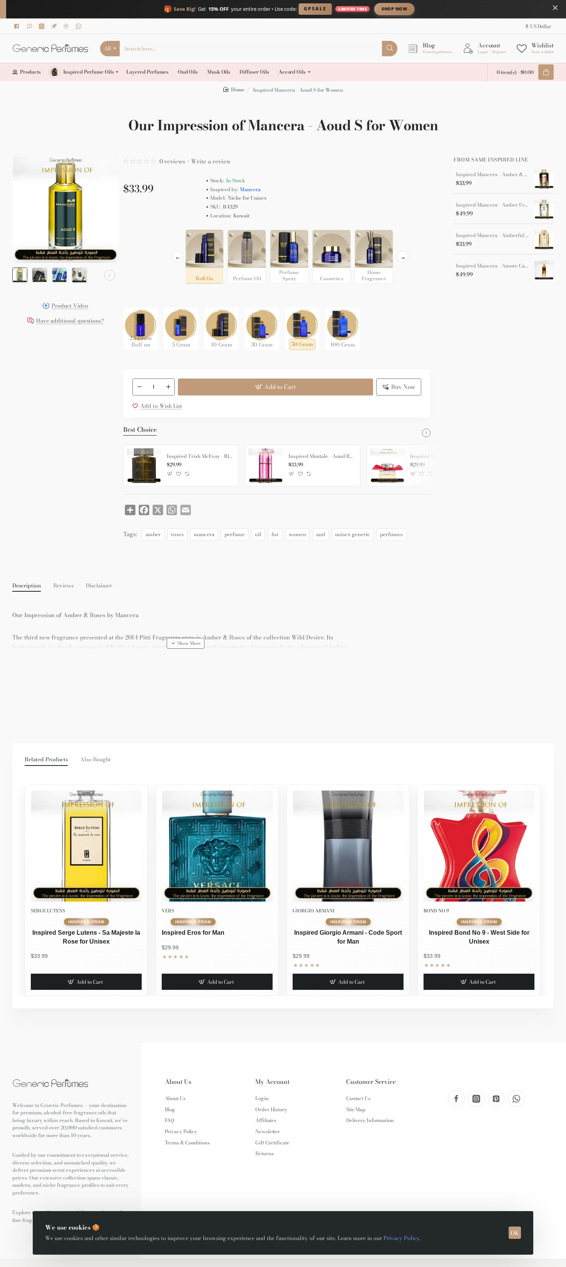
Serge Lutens (48, 911)
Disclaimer (99, 586)
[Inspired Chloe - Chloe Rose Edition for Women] (387, 465)
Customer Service (371, 1082)
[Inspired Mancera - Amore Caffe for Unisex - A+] (544, 270)
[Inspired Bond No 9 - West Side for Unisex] (479, 846)
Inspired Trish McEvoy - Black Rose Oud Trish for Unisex (200, 456)
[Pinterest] (67, 26)
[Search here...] (389, 48)
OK (515, 1232)
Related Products (46, 760)
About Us (178, 1082)
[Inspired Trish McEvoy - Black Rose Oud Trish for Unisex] (144, 465)
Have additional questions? (70, 321)
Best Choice (140, 430)
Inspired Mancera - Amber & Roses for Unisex (492, 174)
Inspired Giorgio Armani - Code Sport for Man (348, 936)
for (275, 534)
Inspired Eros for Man (193, 932)
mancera (204, 534)
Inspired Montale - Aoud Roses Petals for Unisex (321, 456)
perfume (234, 534)
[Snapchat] (30, 26)
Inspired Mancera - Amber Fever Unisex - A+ (492, 205)
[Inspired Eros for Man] (217, 846)
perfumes (391, 534)
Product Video (70, 306)
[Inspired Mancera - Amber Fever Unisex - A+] (544, 209)
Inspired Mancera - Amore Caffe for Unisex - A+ (492, 265)
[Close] (555, 7)
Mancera (250, 189)
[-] (139, 387)
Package (135, 295)
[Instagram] (43, 26)
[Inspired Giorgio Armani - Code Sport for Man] (348, 846)
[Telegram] (55, 26)
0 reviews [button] (172, 161)
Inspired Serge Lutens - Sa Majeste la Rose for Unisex (86, 936)
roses (177, 534)
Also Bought (95, 760)
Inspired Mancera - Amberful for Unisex (492, 235)
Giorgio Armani (314, 911)
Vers (168, 911)
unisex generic (352, 534)
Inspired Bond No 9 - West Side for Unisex (479, 936)
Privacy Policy (401, 1238)
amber (153, 534)
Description (26, 586)
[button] (21, 275)
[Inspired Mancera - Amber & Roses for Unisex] (544, 178)
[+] (168, 387)
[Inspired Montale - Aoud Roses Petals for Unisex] (265, 465)
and (320, 534)
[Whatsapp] (79, 26)
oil (258, 534)
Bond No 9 (436, 911)
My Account (272, 1082)
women (297, 534)
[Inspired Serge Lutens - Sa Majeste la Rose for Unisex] (86, 846)
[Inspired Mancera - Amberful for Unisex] (544, 239)
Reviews (63, 586)
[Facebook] (18, 26)
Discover (458, 9)
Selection (136, 237)
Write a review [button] (211, 161)
